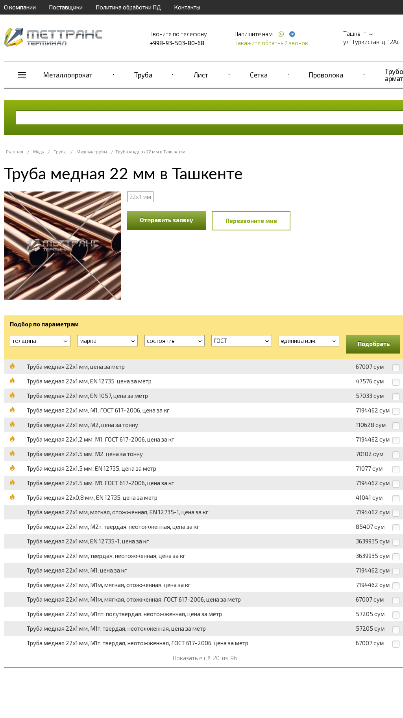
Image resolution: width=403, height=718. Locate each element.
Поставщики (66, 7)
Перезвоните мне (251, 220)
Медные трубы (91, 151)
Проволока (326, 74)
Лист (201, 74)
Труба (143, 74)
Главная (14, 151)
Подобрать (374, 343)
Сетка (259, 74)
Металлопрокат (67, 74)
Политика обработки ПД (128, 7)
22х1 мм (140, 196)
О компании (20, 7)
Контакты (187, 7)
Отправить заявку (166, 219)
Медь (38, 151)
